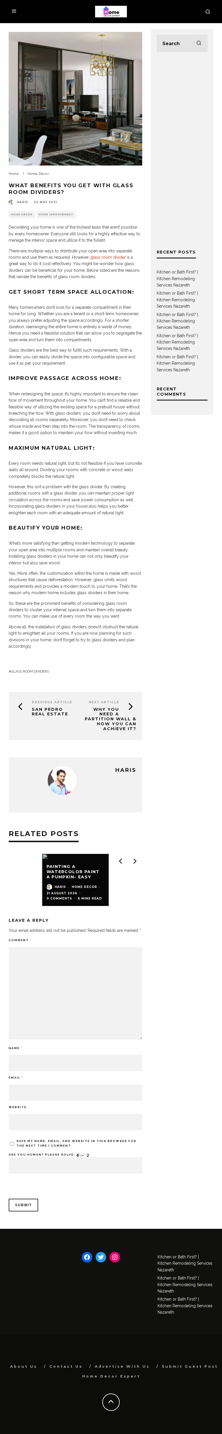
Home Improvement (56, 214)
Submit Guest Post (190, 1366)
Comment (20, 940)
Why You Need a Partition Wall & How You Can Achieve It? (110, 719)
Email (16, 1077)
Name (15, 1048)
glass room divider (108, 257)
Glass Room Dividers (30, 671)
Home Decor (22, 214)
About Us (23, 1366)
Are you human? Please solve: (42, 1154)
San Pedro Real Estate (50, 712)
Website (18, 1107)
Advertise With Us (122, 1366)
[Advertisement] (182, 150)
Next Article (104, 702)
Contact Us (66, 1366)
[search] (199, 43)
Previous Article (52, 702)
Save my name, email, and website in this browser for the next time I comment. (76, 1143)
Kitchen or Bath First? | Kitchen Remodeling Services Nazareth (177, 278)
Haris (22, 202)
